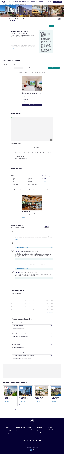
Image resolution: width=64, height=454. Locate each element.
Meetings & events (19, 430)
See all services (46, 175)
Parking (45, 178)
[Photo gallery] (32, 11)
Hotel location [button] (16, 114)
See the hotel (10, 404)
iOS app (38, 430)
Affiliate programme (9, 435)
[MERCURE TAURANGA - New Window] (41, 391)
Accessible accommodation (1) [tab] (40, 72)
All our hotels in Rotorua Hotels (9, 409)
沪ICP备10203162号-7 (35, 447)
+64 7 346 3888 (36, 146)
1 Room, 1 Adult (27, 67)
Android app (39, 432)
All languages (29, 432)
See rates (51, 26)
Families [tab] (24, 298)
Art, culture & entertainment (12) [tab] (27, 152)
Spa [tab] (40, 189)
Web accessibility (29, 429)
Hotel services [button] (16, 168)
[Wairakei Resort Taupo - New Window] (57, 391)
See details (23, 217)
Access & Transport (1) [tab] (16, 152)
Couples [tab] (29, 298)
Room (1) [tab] (20, 72)
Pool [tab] (30, 189)
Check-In (6, 65)
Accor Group (7, 429)
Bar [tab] (20, 189)
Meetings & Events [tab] (47, 189)
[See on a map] (32, 129)
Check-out (16, 65)
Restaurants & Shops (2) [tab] (47, 152)
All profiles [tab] (19, 298)
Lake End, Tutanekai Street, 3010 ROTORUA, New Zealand (18, 22)
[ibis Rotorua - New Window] (10, 391)
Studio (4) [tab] (31, 72)
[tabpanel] (32, 90)
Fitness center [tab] (35, 189)
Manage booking (50, 429)
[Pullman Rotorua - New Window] (25, 391)
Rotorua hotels (16, 4)
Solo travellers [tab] (44, 298)
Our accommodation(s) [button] (11, 60)
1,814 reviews (18, 20)
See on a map (7, 401)
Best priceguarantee (59, 19)
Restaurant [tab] (16, 189)
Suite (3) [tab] (25, 72)
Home (3, 4)
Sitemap (28, 430)
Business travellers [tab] (36, 298)
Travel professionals (19, 432)
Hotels (6, 4)
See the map (31, 22)
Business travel (18, 429)
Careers (7, 432)
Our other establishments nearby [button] (15, 382)
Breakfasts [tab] (25, 189)
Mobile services (39, 429)
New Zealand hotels (10, 4)
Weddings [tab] (32, 191)
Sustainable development (9, 433)
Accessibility (44, 181)
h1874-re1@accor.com (37, 149)
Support (49, 430)
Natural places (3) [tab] (38, 152)
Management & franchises (9, 430)
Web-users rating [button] (17, 290)
